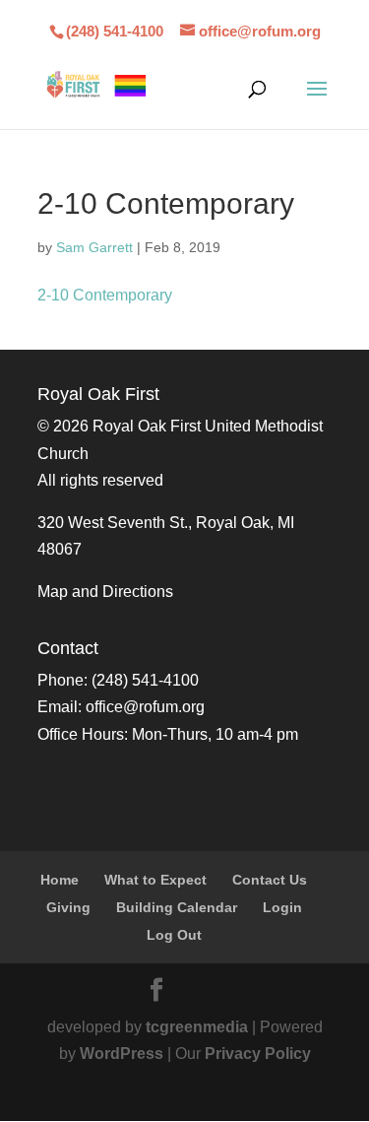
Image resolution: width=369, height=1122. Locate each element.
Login (282, 907)
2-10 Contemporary (104, 295)
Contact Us (269, 880)
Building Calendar (176, 907)
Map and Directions (105, 591)
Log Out (174, 935)
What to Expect (155, 880)
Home (59, 880)
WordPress (121, 1053)
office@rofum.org (145, 706)
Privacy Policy (258, 1053)
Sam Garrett (94, 247)
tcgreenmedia (197, 1027)
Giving (68, 907)
